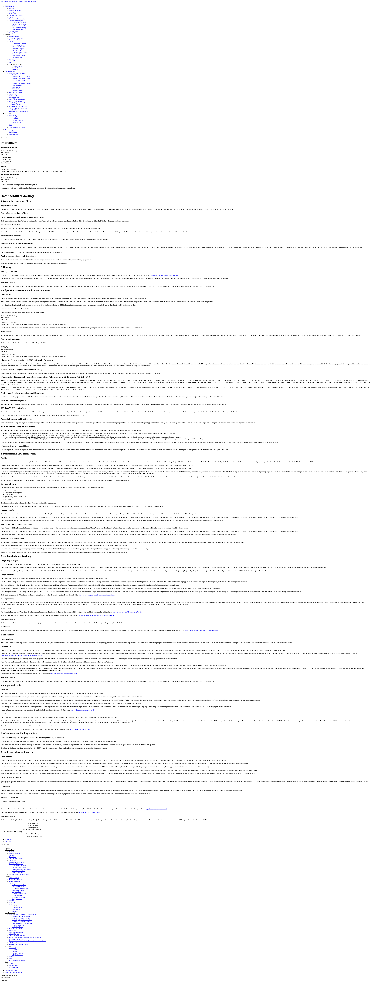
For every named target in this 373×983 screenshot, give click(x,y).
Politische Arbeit (14, 36)
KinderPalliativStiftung (19, 22)
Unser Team (12, 13)
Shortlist (14, 69)
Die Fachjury (16, 68)
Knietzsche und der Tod (16, 105)
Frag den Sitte (16, 50)
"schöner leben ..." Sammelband (18, 86)
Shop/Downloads (10, 71)
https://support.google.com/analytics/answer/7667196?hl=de (202, 630)
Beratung (11, 12)
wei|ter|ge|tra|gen (14, 98)
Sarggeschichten (17, 57)
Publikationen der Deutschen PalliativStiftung (17, 74)
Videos (11, 41)
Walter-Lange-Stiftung (19, 24)
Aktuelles (11, 131)
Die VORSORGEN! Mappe (21, 77)
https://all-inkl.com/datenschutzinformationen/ (165, 275)
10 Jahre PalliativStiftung (20, 47)
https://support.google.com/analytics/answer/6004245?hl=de (96, 615)
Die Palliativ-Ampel (18, 55)
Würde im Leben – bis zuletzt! (21, 26)
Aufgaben (15, 117)
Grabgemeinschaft (14, 40)
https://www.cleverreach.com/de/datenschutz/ (64, 673)
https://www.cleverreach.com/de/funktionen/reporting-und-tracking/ (21, 655)
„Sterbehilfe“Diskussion (16, 38)
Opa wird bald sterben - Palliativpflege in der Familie (17, 102)
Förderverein (12, 115)
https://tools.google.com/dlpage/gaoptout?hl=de (127, 612)
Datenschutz (8, 839)
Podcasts (11, 59)
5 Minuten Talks (17, 54)
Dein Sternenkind (17, 29)
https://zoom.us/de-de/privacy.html (156, 809)
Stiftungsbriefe (13, 133)
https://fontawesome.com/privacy (80, 729)
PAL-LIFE (12, 61)
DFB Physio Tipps (18, 45)
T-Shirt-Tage (12, 94)
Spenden (11, 124)
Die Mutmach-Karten (15, 92)
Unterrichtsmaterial (18, 89)
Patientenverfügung (18, 48)
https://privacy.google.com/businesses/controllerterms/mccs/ (97, 595)
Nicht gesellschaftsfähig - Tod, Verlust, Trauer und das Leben (18, 107)
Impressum (8, 841)
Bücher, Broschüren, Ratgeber (21, 84)
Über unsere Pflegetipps (19, 52)
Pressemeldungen (14, 134)
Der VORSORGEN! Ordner (21, 78)
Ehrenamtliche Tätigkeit (16, 15)
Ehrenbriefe (12, 17)
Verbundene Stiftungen (16, 20)
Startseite (7, 5)
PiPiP (10, 62)
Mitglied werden (17, 122)
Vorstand (15, 119)
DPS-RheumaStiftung (19, 27)
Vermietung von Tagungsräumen (13, 32)
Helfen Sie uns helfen (19, 43)
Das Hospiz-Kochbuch (16, 96)
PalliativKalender (17, 91)
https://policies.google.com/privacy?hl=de (83, 710)
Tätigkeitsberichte (17, 120)
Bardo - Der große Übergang (17, 99)
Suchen (3, 138)
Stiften (11, 126)
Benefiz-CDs (13, 110)
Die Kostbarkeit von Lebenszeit (18, 112)
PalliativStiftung (9, 6)
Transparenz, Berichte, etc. (17, 19)
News (6, 129)
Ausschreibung (17, 66)
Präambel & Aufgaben (15, 10)
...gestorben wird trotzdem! (17, 127)
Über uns (11, 8)
